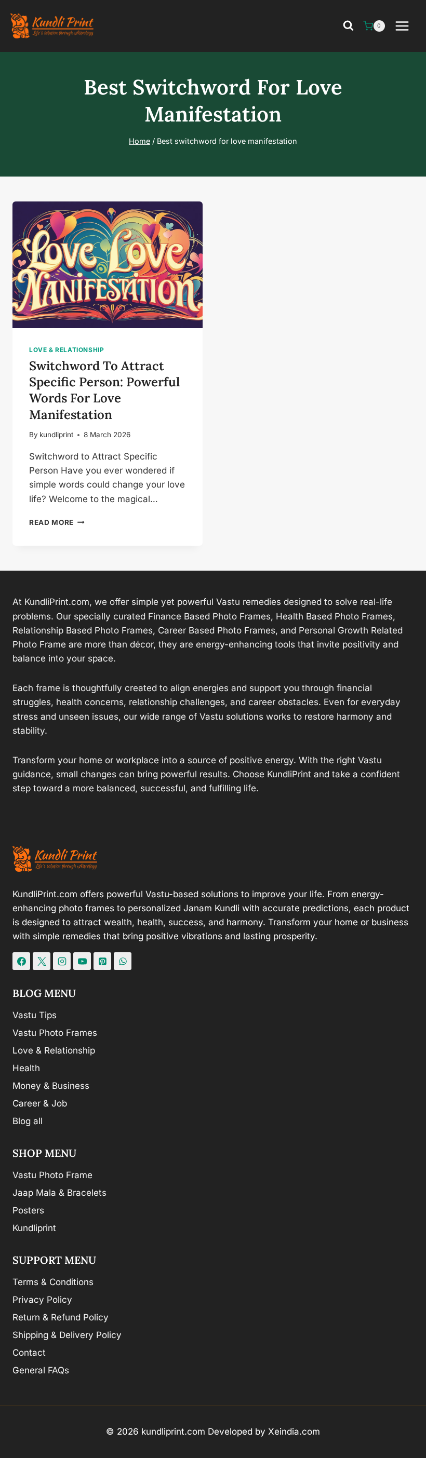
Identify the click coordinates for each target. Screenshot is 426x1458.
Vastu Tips (34, 1015)
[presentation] (107, 264)
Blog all (27, 1121)
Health (26, 1068)
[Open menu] (407, 25)
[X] (41, 961)
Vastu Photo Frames (54, 1033)
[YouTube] (82, 961)
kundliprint (56, 434)
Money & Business (50, 1086)
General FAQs (40, 1370)
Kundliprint (34, 1228)
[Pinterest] (102, 961)
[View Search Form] (348, 26)
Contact (29, 1352)
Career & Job (39, 1103)
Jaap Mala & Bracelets (59, 1192)
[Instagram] (62, 961)
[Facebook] (21, 961)
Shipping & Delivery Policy (67, 1335)
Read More (57, 522)
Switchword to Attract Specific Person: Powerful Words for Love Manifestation (104, 390)
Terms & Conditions (53, 1282)
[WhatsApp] (122, 961)
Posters (28, 1210)
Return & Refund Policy (60, 1317)
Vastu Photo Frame (52, 1175)
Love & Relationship (66, 350)
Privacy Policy (42, 1299)
